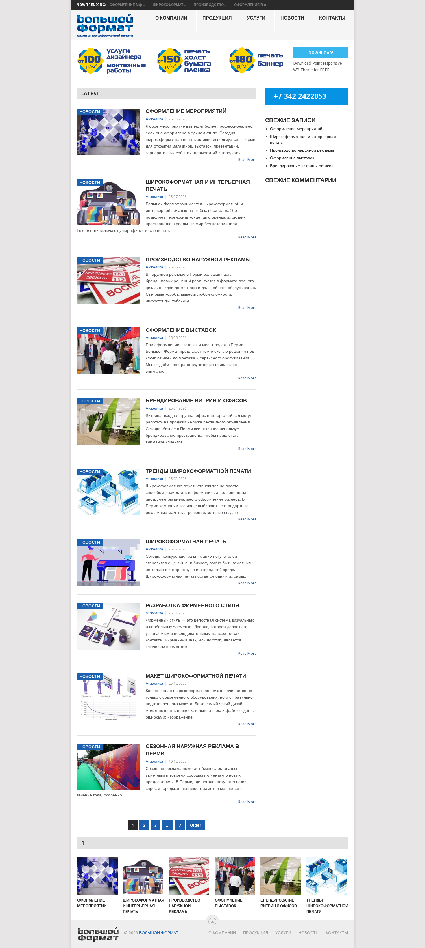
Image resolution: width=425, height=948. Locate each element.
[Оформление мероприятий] (97, 876)
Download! (320, 53)
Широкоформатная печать (186, 541)
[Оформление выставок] (235, 876)
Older (195, 825)
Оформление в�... (251, 5)
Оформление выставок (181, 330)
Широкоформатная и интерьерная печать (198, 185)
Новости (292, 18)
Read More (247, 159)
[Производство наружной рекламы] (189, 876)
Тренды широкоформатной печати (198, 471)
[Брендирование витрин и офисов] (280, 876)
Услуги (256, 18)
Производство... (210, 5)
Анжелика (154, 119)
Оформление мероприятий (186, 111)
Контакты (332, 18)
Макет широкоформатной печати (196, 676)
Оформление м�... (127, 5)
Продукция (217, 18)
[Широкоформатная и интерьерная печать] (143, 876)
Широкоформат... (169, 5)
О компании (171, 18)
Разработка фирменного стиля (192, 605)
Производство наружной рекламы (198, 259)
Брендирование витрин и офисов (196, 400)
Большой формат (158, 932)
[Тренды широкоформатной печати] (326, 876)
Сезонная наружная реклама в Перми (192, 749)
